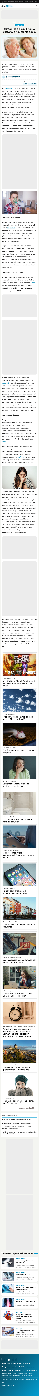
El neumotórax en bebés (24, 1275)
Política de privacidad (17, 1379)
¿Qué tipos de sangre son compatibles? (25, 1331)
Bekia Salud (15, 22)
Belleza (21, 1)
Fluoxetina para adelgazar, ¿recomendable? (16, 1123)
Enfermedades (23, 22)
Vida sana (19, 1312)
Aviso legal (4, 1379)
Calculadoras (19, 1370)
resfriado (21, 457)
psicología (16, 1375)
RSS (2, 1382)
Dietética (22, 1367)
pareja (31, 1373)
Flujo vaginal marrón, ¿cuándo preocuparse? (16, 1119)
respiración (11, 228)
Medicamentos (18, 1363)
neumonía (8, 88)
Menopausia (5, 1367)
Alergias (14, 1367)
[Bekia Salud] (7, 5)
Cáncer (27, 1363)
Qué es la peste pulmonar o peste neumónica (26, 1288)
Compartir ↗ (32, 83)
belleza (15, 1373)
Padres (31, 1)
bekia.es (4, 1373)
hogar (23, 1375)
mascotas (4, 1375)
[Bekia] (4, 2)
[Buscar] (33, 5)
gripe (4, 442)
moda (10, 1373)
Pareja (36, 1)
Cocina (26, 1)
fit (26, 1375)
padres (26, 1373)
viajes (30, 1375)
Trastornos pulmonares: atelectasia (25, 1262)
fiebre (33, 283)
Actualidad (11, 1)
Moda (16, 1)
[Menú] (36, 5)
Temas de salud (31, 1370)
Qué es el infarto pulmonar (25, 1301)
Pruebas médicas (7, 1370)
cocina (20, 1373)
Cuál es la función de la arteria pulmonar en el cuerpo (24, 1316)
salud (10, 1375)
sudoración (6, 383)
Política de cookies (31, 1379)
